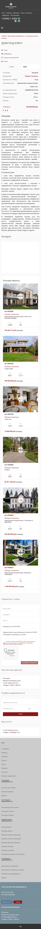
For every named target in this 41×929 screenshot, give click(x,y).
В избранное (8, 54)
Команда (9, 13)
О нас (3, 13)
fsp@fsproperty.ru (12, 683)
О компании (5, 749)
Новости (4, 760)
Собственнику (14, 15)
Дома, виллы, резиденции (9, 866)
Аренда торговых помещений (10, 835)
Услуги (22, 13)
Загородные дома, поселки (9, 807)
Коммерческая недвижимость (11, 874)
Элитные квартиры (7, 791)
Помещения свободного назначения (13, 854)
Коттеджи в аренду (7, 815)
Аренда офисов (6, 827)
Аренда (3, 795)
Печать (6, 61)
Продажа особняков (7, 850)
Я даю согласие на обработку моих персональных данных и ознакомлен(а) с (19, 643)
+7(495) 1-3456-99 (10, 18)
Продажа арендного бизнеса (10, 842)
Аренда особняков (7, 846)
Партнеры (16, 13)
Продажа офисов (6, 831)
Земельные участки (7, 811)
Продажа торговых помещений (11, 838)
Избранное (5, 15)
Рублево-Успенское (31, 76)
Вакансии (4, 768)
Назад (5, 50)
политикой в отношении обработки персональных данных (18, 643)
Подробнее (19, 330)
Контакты (29, 13)
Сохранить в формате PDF (11, 57)
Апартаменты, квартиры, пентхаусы (12, 870)
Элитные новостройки (8, 788)
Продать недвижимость (9, 776)
